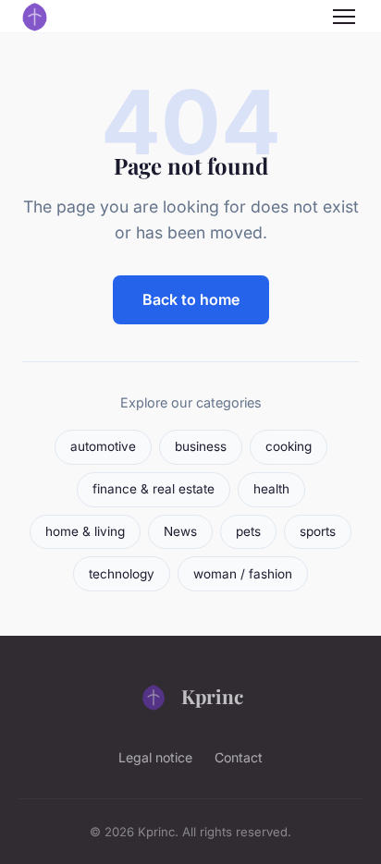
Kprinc (212, 696)
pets (248, 531)
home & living (85, 531)
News (180, 531)
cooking (288, 446)
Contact (239, 757)
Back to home (191, 299)
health (271, 488)
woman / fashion (242, 573)
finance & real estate (153, 488)
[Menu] (344, 16)
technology (121, 573)
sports (318, 531)
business (201, 446)
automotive (103, 446)
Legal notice (155, 757)
